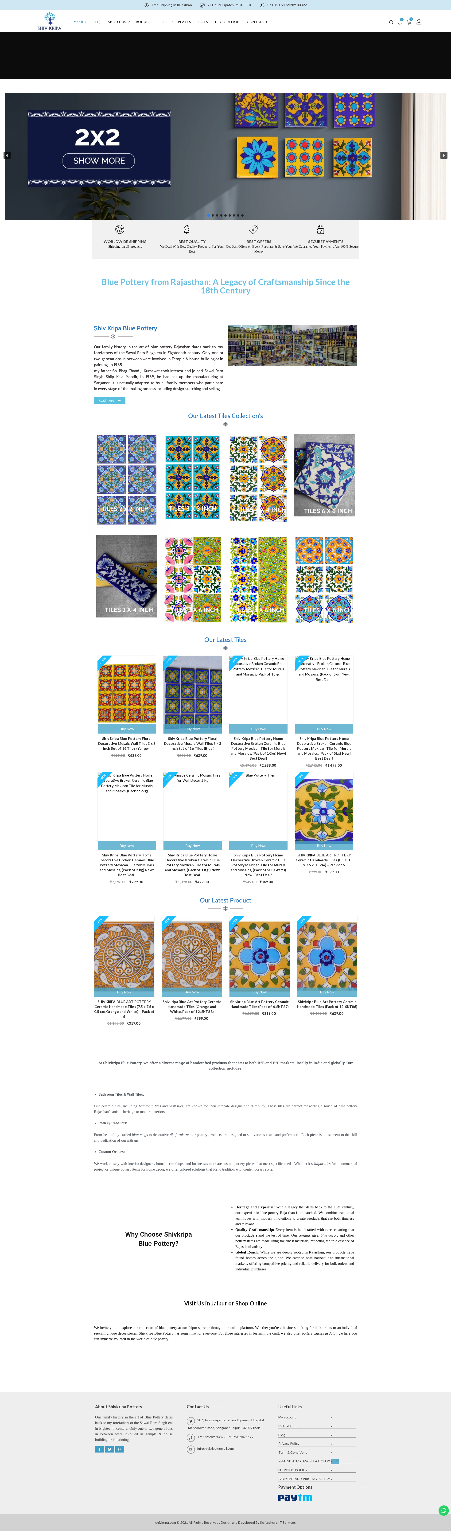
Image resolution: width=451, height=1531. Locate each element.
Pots (203, 22)
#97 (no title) (87, 22)
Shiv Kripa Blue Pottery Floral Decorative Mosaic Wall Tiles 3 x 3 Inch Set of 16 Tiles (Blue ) (192, 743)
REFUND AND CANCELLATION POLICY (308, 1461)
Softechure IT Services (277, 1522)
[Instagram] (119, 1449)
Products (143, 22)
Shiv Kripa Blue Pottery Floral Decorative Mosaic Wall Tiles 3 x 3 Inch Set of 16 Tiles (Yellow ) (127, 743)
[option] (124, 969)
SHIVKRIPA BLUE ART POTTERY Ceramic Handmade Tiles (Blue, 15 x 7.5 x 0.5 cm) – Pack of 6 (324, 860)
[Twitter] (109, 1449)
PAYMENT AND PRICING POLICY (304, 1479)
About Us (117, 22)
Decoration (227, 22)
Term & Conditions (292, 1452)
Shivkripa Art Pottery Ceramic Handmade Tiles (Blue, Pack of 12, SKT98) (327, 1004)
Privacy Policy (288, 1443)
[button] (7, 155)
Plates (184, 22)
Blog (281, 1435)
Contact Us (259, 22)
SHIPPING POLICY (292, 1470)
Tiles (166, 22)
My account (287, 1417)
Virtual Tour (287, 1426)
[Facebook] (99, 1449)
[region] (225, 155)
